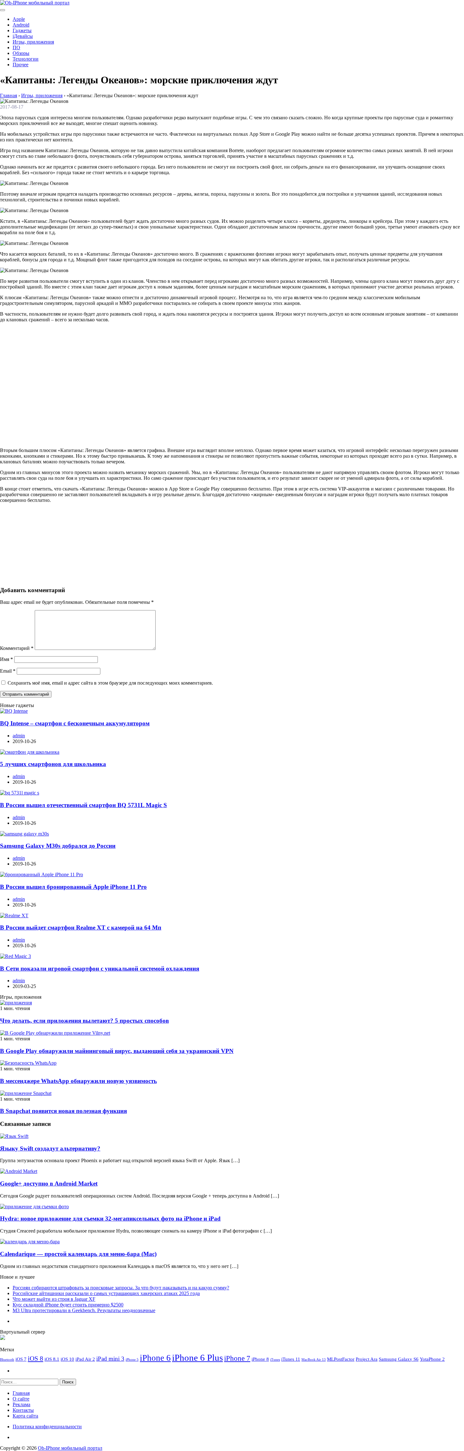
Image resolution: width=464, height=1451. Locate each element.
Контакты (23, 1410)
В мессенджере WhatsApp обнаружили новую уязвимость (78, 1081)
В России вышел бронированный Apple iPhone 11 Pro (73, 886)
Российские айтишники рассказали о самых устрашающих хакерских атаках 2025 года (106, 1293)
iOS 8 (35, 1358)
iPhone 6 (155, 1358)
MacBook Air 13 (313, 1359)
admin (19, 735)
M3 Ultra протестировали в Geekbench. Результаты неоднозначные (84, 1310)
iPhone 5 (132, 1359)
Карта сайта (25, 1415)
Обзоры (21, 53)
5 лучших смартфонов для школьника (53, 764)
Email (7, 671)
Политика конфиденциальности (47, 1426)
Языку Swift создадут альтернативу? (50, 1148)
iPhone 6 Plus (197, 1358)
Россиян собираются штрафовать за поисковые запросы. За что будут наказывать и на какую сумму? (121, 1287)
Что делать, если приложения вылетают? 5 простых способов (84, 1020)
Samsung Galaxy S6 (399, 1359)
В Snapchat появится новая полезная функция (63, 1111)
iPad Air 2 (85, 1359)
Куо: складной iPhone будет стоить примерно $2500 (68, 1304)
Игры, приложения (33, 42)
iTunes (275, 1359)
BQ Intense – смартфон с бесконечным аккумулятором (75, 723)
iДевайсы (23, 36)
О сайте (21, 1398)
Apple (19, 19)
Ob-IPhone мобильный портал (70, 1448)
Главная (21, 1393)
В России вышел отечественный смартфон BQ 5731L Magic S (83, 805)
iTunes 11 (290, 1359)
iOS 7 (21, 1359)
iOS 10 (67, 1359)
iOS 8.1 (52, 1359)
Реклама (21, 1404)
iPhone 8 (260, 1359)
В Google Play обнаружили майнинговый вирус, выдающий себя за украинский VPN (117, 1051)
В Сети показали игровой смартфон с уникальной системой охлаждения (99, 968)
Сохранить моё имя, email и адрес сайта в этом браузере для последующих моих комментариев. (110, 683)
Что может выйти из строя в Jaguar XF (54, 1299)
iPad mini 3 (110, 1358)
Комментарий (16, 648)
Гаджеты (22, 30)
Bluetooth (7, 1359)
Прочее (20, 64)
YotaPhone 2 (432, 1359)
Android (21, 24)
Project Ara (367, 1359)
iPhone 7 (237, 1358)
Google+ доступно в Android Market (49, 1183)
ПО (16, 47)
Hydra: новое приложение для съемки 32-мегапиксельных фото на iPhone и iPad (110, 1218)
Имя (6, 659)
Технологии (26, 59)
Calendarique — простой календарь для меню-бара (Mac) (78, 1254)
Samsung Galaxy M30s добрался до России (58, 845)
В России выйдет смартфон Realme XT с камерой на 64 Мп (80, 927)
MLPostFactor (340, 1359)
